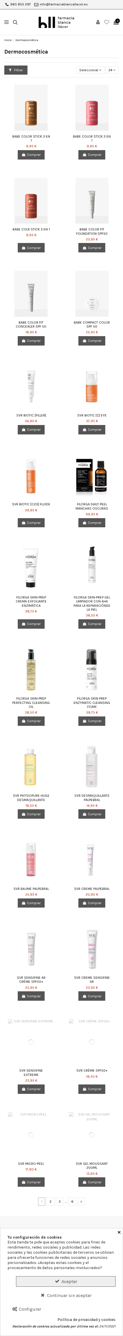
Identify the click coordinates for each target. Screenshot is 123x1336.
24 (110, 70)
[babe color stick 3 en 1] (31, 107)
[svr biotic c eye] (92, 387)
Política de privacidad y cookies (86, 1319)
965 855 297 (20, 4)
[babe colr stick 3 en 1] (31, 201)
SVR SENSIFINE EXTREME (31, 1072)
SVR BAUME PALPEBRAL (31, 889)
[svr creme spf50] (92, 1042)
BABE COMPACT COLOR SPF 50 (92, 324)
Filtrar (18, 70)
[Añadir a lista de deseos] (27, 129)
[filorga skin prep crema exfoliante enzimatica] (31, 569)
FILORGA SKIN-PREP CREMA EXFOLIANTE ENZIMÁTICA (31, 601)
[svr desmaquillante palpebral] (92, 767)
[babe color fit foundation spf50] (92, 201)
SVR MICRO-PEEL (31, 1164)
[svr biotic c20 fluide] (31, 476)
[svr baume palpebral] (31, 860)
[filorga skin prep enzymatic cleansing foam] (92, 670)
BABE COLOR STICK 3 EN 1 (31, 138)
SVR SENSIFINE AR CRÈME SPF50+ (31, 980)
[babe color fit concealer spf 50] (31, 293)
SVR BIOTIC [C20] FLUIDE (31, 504)
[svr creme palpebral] (92, 860)
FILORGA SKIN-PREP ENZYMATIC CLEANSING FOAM (92, 702)
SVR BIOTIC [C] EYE (92, 415)
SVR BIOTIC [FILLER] (31, 415)
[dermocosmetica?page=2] (81, 1201)
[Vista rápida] (34, 129)
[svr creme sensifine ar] (92, 949)
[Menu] (6, 22)
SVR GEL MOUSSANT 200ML (92, 1166)
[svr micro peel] (31, 1135)
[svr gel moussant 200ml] (92, 1135)
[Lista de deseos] (107, 22)
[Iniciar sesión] (98, 22)
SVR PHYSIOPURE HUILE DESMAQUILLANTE (31, 798)
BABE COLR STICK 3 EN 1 (31, 229)
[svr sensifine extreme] (31, 1042)
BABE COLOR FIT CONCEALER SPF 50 (31, 324)
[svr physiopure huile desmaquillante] (31, 767)
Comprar (34, 155)
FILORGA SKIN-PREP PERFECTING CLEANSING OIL (31, 702)
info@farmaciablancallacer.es (64, 4)
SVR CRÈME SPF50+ (92, 1071)
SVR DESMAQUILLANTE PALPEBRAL (92, 798)
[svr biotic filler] (31, 387)
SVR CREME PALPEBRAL (92, 889)
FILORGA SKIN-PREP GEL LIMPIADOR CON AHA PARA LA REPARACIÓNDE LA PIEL (92, 603)
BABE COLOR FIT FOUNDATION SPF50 (92, 231)
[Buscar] (15, 22)
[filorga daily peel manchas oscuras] (92, 476)
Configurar (29, 1309)
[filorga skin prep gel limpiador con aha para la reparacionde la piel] (92, 569)
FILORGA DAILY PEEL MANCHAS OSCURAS (92, 506)
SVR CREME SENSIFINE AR (92, 980)
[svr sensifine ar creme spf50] (31, 949)
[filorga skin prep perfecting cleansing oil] (31, 670)
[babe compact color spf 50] (92, 293)
